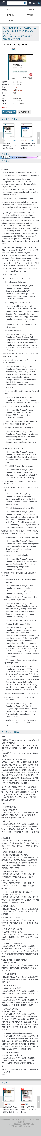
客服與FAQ (20, 1119)
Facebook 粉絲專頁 (7, 1119)
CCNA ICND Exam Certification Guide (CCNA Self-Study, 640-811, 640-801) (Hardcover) (11, 1112)
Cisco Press (17, 82)
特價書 (10, 20)
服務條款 (21, 1122)
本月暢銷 (30, 14)
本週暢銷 (10, 14)
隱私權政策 (37, 1119)
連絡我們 (28, 1119)
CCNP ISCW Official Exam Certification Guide (29, 1109)
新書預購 (30, 9)
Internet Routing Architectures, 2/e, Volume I (28, 145)
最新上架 (10, 9)
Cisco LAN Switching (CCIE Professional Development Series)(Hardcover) (11, 148)
